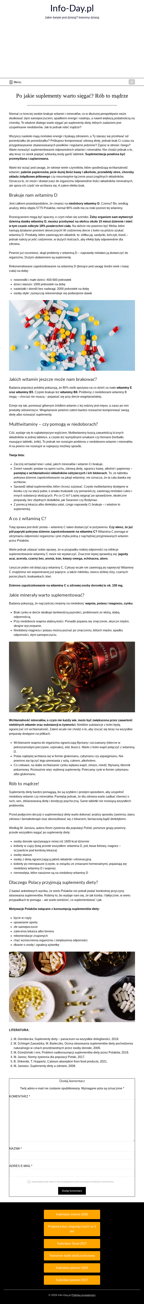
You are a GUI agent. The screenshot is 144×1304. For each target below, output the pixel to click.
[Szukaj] (132, 82)
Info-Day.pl (72, 8)
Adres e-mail (20, 1166)
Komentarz (19, 1096)
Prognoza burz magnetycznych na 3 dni (72, 1229)
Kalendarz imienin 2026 (72, 1214)
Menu (17, 82)
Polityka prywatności (83, 1295)
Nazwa (15, 1148)
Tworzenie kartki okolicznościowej (72, 1255)
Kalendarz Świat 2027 (72, 1243)
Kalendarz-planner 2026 (72, 1267)
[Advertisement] (72, 50)
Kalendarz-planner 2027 (72, 1280)
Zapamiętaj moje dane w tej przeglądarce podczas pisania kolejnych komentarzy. (73, 1181)
